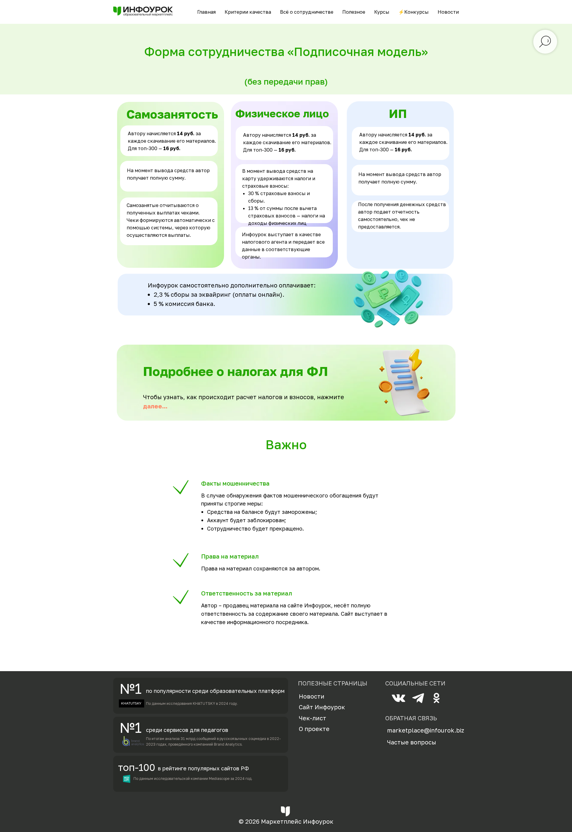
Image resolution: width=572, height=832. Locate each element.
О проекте (314, 728)
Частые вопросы (411, 742)
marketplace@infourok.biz (425, 730)
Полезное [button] (353, 12)
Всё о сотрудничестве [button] (306, 12)
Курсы (381, 12)
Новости (448, 12)
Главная (206, 12)
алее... (157, 406)
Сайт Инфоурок (322, 706)
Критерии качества (248, 12)
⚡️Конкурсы (413, 12)
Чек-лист (312, 717)
